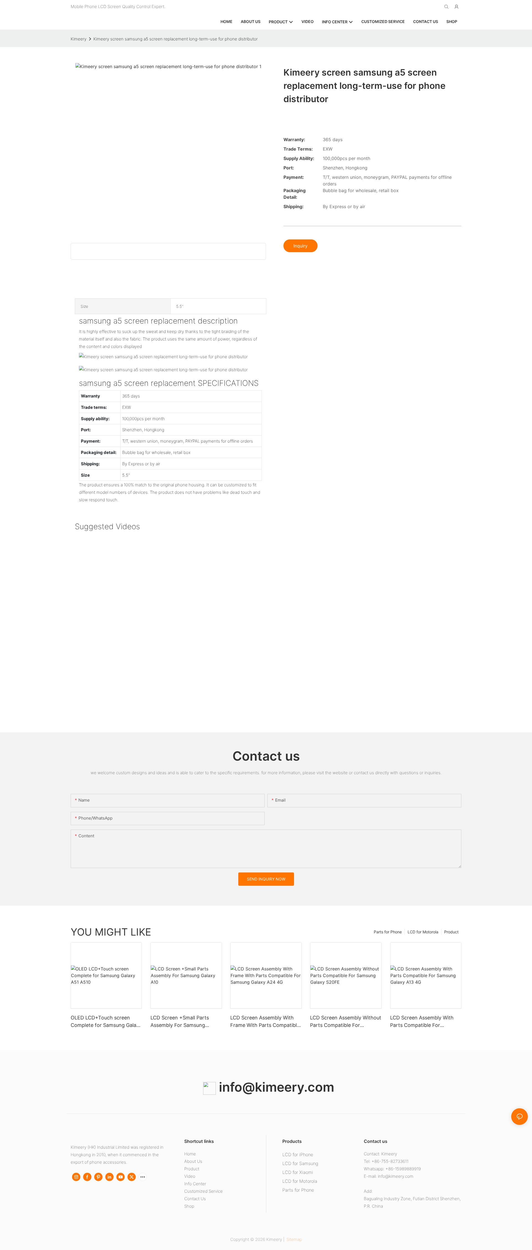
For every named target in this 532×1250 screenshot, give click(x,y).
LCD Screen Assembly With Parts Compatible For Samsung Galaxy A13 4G (422, 1022)
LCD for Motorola (423, 931)
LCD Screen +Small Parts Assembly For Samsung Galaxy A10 (179, 1022)
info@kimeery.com (275, 1087)
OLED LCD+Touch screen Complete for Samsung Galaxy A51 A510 (106, 1022)
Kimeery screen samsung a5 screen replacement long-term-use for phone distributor (175, 39)
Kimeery (78, 39)
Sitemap (293, 1239)
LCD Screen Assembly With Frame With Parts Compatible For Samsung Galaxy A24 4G (265, 1022)
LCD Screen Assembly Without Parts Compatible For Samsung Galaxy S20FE (345, 1022)
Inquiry (300, 246)
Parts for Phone (388, 931)
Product (451, 931)
